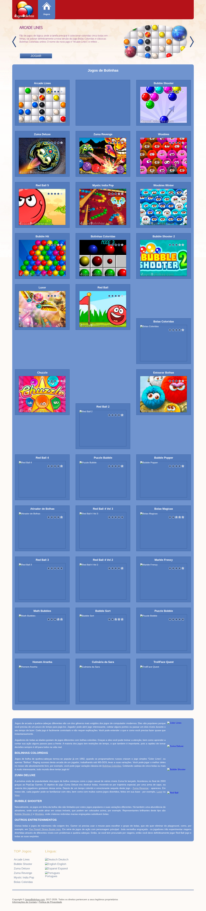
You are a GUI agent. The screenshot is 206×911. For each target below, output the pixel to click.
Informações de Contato (24, 902)
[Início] (24, 10)
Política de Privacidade (50, 902)
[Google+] (183, 899)
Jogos (46, 14)
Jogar (36, 55)
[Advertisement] (103, 102)
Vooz (17, 795)
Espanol (62, 868)
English (61, 864)
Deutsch (63, 859)
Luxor (159, 791)
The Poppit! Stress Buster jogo (45, 829)
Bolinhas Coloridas (111, 766)
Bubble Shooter (23, 864)
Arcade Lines (22, 859)
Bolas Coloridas (23, 882)
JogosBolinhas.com (35, 899)
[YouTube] (177, 899)
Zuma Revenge (141, 788)
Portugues (51, 876)
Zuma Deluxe (22, 868)
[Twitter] (190, 899)
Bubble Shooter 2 (23, 814)
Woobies (39, 814)
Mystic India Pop (24, 877)
